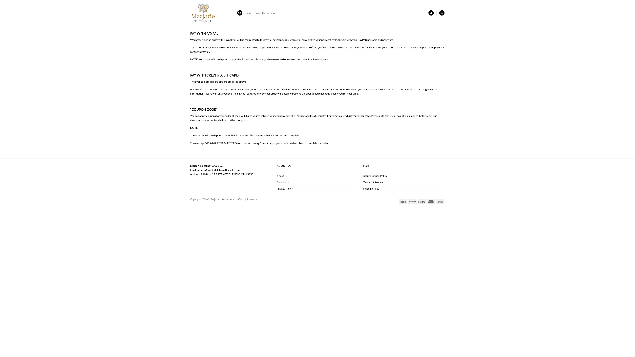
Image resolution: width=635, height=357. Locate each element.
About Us (282, 175)
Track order (259, 13)
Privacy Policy (285, 188)
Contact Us (283, 182)
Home (248, 13)
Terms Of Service (373, 182)
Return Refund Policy (375, 175)
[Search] (239, 13)
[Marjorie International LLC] (211, 13)
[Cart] (441, 13)
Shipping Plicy (371, 188)
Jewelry (271, 13)
